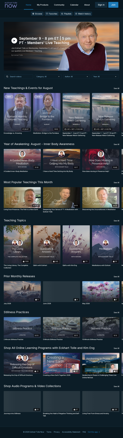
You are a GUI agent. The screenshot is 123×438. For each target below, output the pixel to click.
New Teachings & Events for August (28, 88)
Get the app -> (94, 432)
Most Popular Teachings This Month (28, 182)
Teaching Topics (15, 220)
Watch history (84, 14)
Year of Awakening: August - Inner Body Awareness (39, 144)
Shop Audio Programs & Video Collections (32, 386)
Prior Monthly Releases (19, 276)
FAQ (84, 432)
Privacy (57, 432)
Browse (38, 14)
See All (116, 88)
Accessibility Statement (71, 432)
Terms (48, 432)
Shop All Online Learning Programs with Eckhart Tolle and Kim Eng (49, 348)
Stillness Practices (16, 312)
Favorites (53, 14)
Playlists (67, 14)
